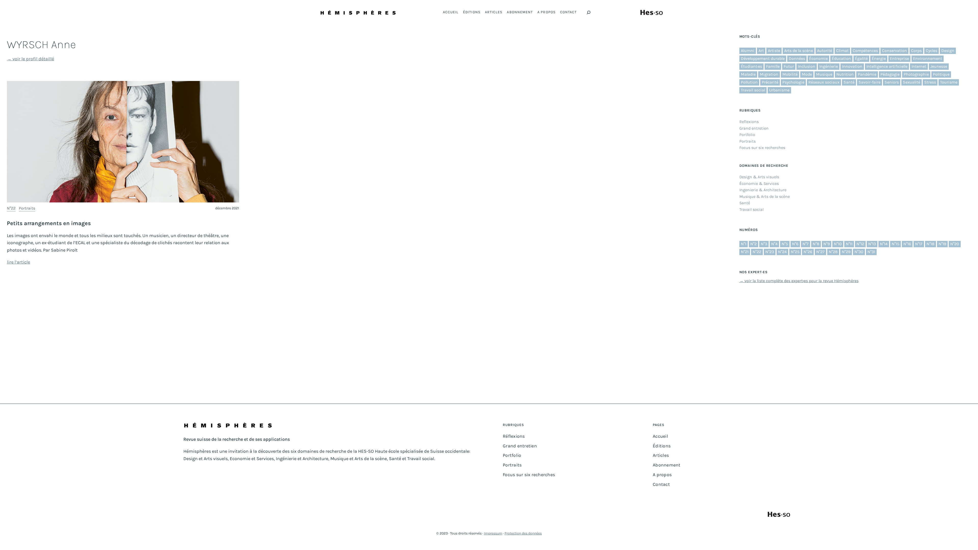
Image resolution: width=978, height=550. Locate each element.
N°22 (11, 208)
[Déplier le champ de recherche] (588, 12)
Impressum (493, 533)
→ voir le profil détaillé (30, 59)
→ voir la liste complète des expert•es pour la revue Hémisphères (799, 280)
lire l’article (18, 262)
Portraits (27, 208)
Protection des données (523, 533)
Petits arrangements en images (49, 223)
